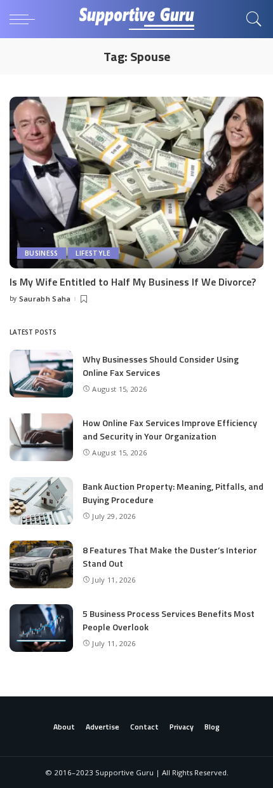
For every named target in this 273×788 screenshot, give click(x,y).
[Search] (250, 19)
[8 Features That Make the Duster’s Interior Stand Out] (41, 564)
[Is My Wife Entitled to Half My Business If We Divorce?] (136, 182)
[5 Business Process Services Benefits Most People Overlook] (41, 628)
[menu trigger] (25, 19)
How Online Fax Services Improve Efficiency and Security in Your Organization (170, 429)
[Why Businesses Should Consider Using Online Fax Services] (41, 373)
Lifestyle (93, 253)
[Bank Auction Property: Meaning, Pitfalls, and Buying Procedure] (41, 501)
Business (41, 253)
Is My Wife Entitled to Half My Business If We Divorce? (133, 281)
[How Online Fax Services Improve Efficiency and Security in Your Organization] (41, 437)
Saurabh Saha (45, 298)
